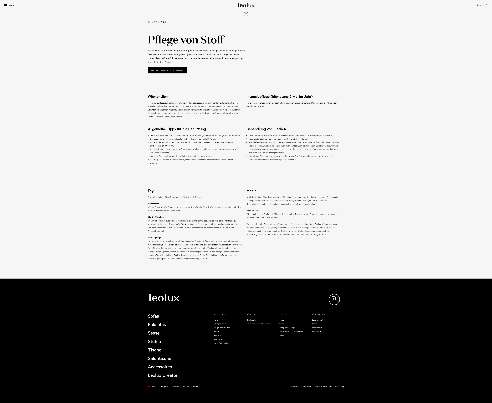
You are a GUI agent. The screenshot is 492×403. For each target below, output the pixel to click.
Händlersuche (251, 320)
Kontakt (282, 335)
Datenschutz (295, 386)
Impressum (307, 386)
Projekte (315, 324)
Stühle (154, 341)
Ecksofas (157, 324)
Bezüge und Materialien (222, 327)
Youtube (186, 386)
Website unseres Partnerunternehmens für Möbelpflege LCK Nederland (303, 135)
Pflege (281, 320)
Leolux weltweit (317, 320)
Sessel (154, 333)
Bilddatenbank (317, 327)
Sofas (153, 316)
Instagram (164, 386)
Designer (217, 331)
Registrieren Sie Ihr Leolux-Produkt (291, 331)
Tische (154, 350)
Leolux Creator (163, 375)
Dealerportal (316, 331)
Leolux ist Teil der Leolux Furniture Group (329, 386)
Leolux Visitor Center (221, 343)
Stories (216, 320)
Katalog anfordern (220, 324)
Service (281, 324)
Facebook (175, 386)
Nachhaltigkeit (219, 339)
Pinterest (196, 386)
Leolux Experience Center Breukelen (259, 324)
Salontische (159, 358)
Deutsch (154, 386)
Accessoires (160, 367)
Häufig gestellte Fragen (287, 327)
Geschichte (217, 335)
